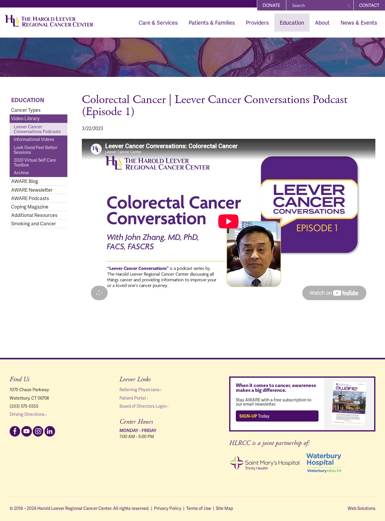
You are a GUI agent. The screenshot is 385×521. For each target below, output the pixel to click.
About (322, 22)
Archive (21, 172)
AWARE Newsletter (32, 189)
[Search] (348, 5)
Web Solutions (361, 508)
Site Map (224, 508)
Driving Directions (27, 414)
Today (254, 416)
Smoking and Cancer (33, 223)
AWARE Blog (24, 181)
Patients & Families (212, 22)
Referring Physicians (139, 389)
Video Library (25, 118)
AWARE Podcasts (30, 198)
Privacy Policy (167, 508)
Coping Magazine (29, 206)
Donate (271, 5)
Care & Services (158, 22)
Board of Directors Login (142, 406)
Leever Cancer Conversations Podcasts (37, 128)
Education (292, 22)
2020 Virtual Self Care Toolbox (35, 162)
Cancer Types (26, 109)
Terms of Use (198, 508)
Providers (257, 22)
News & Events (358, 22)
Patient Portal (132, 398)
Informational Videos (34, 139)
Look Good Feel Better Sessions (35, 149)
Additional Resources (34, 215)
